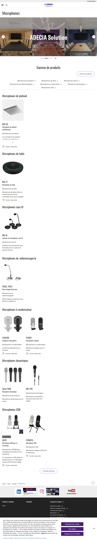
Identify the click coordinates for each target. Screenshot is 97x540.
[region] (48, 528)
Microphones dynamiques (76, 84)
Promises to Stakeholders (57, 517)
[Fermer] (94, 528)
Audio (8, 483)
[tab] (42, 58)
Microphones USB (47, 87)
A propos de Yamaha (55, 502)
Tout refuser (72, 529)
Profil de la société (55, 506)
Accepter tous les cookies (72, 534)
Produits (14, 483)
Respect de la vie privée (21, 538)
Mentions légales (8, 538)
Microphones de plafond (25, 81)
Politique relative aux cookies (37, 538)
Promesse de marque (56, 510)
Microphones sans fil (71, 81)
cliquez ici (44, 533)
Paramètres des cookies (72, 524)
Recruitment (53, 513)
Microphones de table (48, 81)
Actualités (29, 502)
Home (3, 483)
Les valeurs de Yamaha (56, 515)
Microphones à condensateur (50, 84)
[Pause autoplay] (55, 58)
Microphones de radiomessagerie (21, 84)
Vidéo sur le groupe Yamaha (58, 508)
